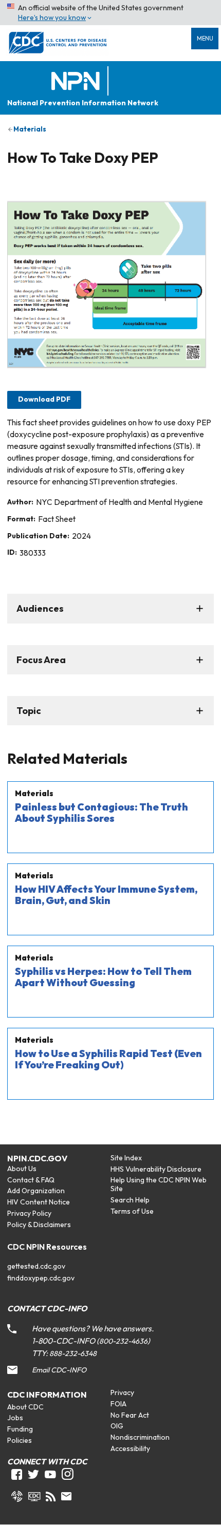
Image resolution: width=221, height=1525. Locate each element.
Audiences (40, 608)
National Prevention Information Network (82, 103)
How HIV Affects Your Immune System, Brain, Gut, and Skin (106, 895)
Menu (205, 38)
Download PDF (44, 399)
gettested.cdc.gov (36, 1266)
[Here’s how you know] (110, 12)
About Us (21, 1168)
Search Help (130, 1199)
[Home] (77, 81)
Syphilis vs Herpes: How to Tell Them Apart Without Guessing (103, 977)
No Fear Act (129, 1415)
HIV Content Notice (38, 1202)
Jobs (15, 1417)
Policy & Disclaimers (39, 1224)
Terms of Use (132, 1211)
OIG (116, 1425)
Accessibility (130, 1448)
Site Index (126, 1157)
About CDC (25, 1406)
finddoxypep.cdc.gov (41, 1278)
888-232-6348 (73, 1353)
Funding (20, 1429)
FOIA (118, 1403)
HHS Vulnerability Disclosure (155, 1169)
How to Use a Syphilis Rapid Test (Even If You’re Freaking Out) (108, 1059)
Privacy (122, 1392)
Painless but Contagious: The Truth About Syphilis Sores (101, 812)
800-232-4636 (123, 1341)
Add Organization (36, 1190)
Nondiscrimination (140, 1437)
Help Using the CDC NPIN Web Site (158, 1184)
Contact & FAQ (30, 1179)
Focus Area (41, 660)
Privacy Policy (29, 1213)
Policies (19, 1440)
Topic (28, 711)
